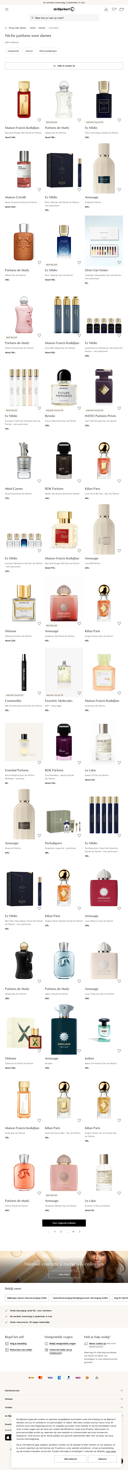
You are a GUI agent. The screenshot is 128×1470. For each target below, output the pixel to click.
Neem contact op (97, 1343)
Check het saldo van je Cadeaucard (60, 1351)
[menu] (7, 9)
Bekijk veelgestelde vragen (62, 1343)
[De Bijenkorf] (64, 9)
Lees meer (111, 1451)
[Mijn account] (106, 9)
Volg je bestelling (18, 1343)
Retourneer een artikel (21, 1349)
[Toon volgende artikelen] (79, 1231)
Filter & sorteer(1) (66, 65)
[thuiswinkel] (96, 1379)
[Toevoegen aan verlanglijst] (39, 120)
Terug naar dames (17, 28)
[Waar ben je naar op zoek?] (32, 17)
